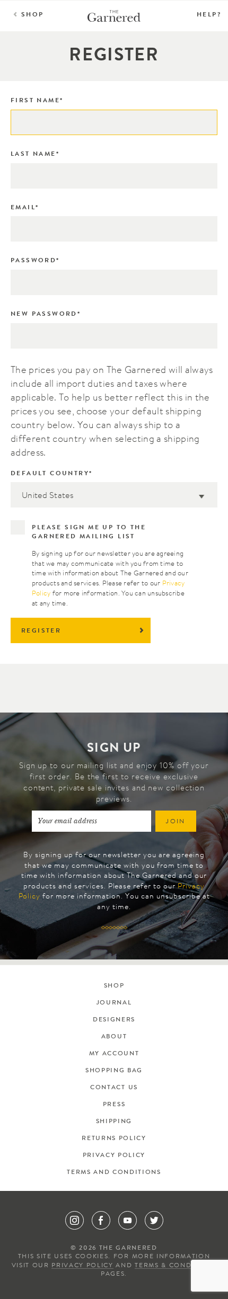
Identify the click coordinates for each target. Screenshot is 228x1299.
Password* (35, 261)
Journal (114, 1003)
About (114, 1037)
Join (176, 822)
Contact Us (114, 1088)
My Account (114, 1054)
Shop (32, 15)
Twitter (154, 1220)
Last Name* (35, 155)
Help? (209, 15)
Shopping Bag (114, 1071)
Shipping (114, 1122)
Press (114, 1105)
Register (41, 631)
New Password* (46, 315)
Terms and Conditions (114, 1173)
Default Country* (51, 474)
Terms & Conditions (175, 1266)
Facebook (101, 1220)
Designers (114, 1020)
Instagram (74, 1220)
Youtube (127, 1220)
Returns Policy (114, 1139)
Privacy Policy (114, 1156)
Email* (25, 208)
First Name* (37, 101)
